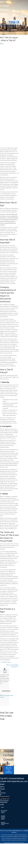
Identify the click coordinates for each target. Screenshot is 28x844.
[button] (7, 19)
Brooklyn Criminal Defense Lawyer (3, 817)
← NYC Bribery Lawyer (5, 662)
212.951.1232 (3, 792)
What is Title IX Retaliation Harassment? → (12, 665)
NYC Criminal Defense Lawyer (4, 811)
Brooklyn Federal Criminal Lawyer (5, 823)
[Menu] (25, 25)
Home (2, 807)
